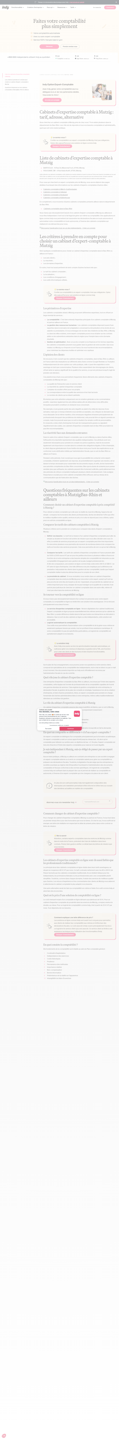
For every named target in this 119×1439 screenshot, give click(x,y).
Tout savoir (48, 728)
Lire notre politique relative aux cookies (49, 723)
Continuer (70, 728)
